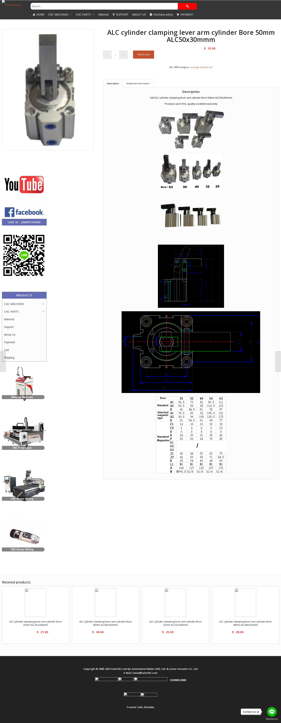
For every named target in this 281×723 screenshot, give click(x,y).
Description (113, 83)
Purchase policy (163, 14)
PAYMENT (186, 14)
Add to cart (143, 54)
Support (9, 327)
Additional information (138, 83)
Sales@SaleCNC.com (144, 673)
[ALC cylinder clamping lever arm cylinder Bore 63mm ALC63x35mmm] (278, 361)
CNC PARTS (83, 14)
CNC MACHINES (58, 14)
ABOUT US (139, 14)
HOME (40, 14)
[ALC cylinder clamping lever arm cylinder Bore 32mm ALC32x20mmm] (3, 361)
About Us (9, 334)
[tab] (113, 83)
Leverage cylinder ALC (201, 67)
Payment (9, 342)
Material (103, 14)
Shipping (9, 357)
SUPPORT (122, 14)
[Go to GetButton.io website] (272, 719)
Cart (6, 350)
